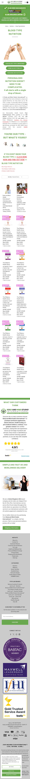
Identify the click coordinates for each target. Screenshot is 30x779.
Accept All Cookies (11, 774)
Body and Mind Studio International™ (15, 593)
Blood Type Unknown (7, 166)
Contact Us (15, 542)
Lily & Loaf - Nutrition (15, 586)
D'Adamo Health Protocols (8, 171)
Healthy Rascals (15, 600)
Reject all (11, 771)
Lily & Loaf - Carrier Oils (15, 596)
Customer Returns (15, 543)
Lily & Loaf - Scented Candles (15, 591)
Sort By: (10, 177)
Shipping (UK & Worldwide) (15, 554)
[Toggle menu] (2, 2)
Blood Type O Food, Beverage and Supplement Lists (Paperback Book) (22, 235)
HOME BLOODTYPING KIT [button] (15, 68)
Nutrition (15, 565)
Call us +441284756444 (14, 723)
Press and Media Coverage (15, 550)
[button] (15, 8)
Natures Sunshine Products (15, 584)
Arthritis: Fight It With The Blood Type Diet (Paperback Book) (22, 270)
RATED (4, 20)
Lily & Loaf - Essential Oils (15, 594)
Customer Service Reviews (15, 545)
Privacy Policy (15, 552)
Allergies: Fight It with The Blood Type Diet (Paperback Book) (7, 270)
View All (15, 601)
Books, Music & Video (15, 574)
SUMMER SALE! (15, 576)
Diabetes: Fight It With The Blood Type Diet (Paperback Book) (7, 304)
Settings (11, 766)
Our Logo (15, 547)
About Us (15, 540)
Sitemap (15, 558)
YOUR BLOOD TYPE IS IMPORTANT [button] (15, 63)
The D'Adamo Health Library (8, 169)
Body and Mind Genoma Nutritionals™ (15, 587)
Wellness (15, 567)
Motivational (15, 598)
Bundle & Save (15, 571)
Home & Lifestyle (15, 572)
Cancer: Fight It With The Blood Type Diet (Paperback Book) (22, 340)
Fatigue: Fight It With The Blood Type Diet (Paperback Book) (7, 340)
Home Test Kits (15, 569)
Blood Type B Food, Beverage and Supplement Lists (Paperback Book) (8, 235)
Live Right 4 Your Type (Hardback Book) (22, 373)
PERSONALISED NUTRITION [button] (15, 73)
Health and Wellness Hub (15, 549)
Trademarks (15, 556)
